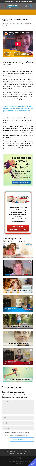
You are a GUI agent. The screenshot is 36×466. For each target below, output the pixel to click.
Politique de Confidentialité (17, 453)
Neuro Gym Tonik (9, 24)
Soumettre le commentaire (22, 439)
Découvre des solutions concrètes (18, 227)
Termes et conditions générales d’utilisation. (17, 451)
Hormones (28, 24)
